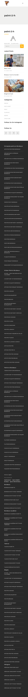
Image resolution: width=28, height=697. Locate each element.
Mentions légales (8, 474)
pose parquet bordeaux (11, 261)
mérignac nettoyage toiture (12, 688)
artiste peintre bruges (11, 358)
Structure (7, 118)
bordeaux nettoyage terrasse (13, 491)
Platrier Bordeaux (9, 444)
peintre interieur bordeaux (12, 235)
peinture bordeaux (9, 243)
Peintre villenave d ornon (12, 341)
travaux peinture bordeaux (12, 370)
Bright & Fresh (8, 94)
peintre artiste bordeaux (11, 210)
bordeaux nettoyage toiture (12, 495)
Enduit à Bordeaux (9, 456)
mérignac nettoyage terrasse (12, 683)
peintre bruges (8, 299)
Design (6, 103)
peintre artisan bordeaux (11, 206)
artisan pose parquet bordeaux (13, 287)
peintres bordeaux (9, 239)
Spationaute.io (7, 479)
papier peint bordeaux (10, 202)
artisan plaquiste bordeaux (12, 283)
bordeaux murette (9, 487)
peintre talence (9, 337)
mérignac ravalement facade (12, 671)
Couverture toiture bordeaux (13, 278)
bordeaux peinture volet (11, 499)
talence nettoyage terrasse (12, 550)
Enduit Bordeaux (9, 460)
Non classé (7, 106)
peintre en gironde (9, 317)
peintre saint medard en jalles (13, 333)
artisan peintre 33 (9, 350)
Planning (7, 112)
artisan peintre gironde (11, 354)
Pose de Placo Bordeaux (11, 452)
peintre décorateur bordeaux (13, 218)
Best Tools (7, 68)
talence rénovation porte (12, 567)
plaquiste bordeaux (10, 256)
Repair (6, 115)
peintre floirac (8, 321)
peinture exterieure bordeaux (13, 247)
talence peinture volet (11, 559)
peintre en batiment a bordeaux (13, 222)
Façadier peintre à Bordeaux (12, 464)
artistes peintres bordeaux (12, 149)
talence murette (9, 546)
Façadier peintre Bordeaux (12, 468)
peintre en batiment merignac (13, 313)
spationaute (15, 43)
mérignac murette (9, 679)
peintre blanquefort (10, 295)
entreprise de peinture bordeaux (14, 168)
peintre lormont (9, 329)
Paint (5, 109)
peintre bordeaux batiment (12, 214)
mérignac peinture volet (11, 667)
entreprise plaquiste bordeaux (13, 192)
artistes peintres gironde (11, 362)
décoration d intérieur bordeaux (14, 158)
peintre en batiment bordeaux (13, 226)
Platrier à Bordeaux (10, 440)
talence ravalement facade (12, 563)
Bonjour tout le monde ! (11, 75)
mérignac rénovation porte (12, 675)
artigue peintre (8, 345)
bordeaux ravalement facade (12, 504)
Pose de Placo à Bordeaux (11, 448)
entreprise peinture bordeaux (13, 183)
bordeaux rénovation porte (12, 508)
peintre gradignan (9, 325)
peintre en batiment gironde (12, 309)
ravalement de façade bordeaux (13, 265)
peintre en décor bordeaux (12, 231)
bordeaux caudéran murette (12, 513)
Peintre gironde (9, 291)
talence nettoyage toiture (12, 554)
